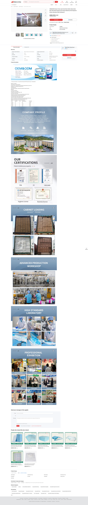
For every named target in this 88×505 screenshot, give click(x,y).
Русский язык (36, 499)
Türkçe (62, 499)
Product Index (60, 498)
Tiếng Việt (65, 499)
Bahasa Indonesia (69, 499)
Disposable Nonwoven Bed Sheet (55, 491)
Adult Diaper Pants (30, 474)
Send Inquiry (56, 19)
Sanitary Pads (62, 476)
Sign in (76, 2)
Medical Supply (21, 6)
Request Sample (66, 22)
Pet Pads (28, 476)
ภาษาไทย (59, 499)
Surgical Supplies (14, 486)
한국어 (51, 499)
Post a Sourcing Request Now (36, 425)
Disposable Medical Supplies (27, 6)
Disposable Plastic (37, 491)
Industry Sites (50, 498)
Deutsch (42, 499)
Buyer (56, 4)
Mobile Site (64, 498)
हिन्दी (56, 499)
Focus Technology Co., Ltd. (38, 501)
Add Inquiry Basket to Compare (29, 38)
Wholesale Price (45, 498)
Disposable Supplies (21, 491)
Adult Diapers (13, 474)
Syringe (19, 486)
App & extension (66, 4)
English (23, 499)
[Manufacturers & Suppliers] (16, 2)
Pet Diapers (12, 476)
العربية (49, 499)
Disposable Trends (43, 493)
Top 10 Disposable (36, 493)
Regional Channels (55, 498)
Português (28, 499)
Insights (67, 498)
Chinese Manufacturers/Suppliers (33, 498)
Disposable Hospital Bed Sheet (16, 493)
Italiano (39, 499)
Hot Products (21, 498)
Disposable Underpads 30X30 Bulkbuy (53, 493)
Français (32, 499)
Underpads (45, 476)
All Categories (14, 4)
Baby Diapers (46, 474)
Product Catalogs (23, 472)
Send (18, 425)
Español (25, 499)
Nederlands (45, 499)
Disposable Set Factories (29, 491)
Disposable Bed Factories (45, 491)
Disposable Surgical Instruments (54, 486)
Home (12, 6)
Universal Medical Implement (27, 486)
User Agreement (49, 501)
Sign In (51, 42)
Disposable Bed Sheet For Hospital (27, 493)
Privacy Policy (57, 501)
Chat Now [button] (71, 19)
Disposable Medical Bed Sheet (66, 491)
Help (60, 4)
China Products (26, 498)
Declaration (53, 501)
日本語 (54, 499)
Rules (76, 4)
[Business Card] (75, 51)
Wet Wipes (12, 478)
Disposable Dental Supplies (44, 486)
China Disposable (14, 491)
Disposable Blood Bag (36, 486)
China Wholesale (40, 498)
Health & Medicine (16, 6)
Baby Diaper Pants (63, 474)
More (12, 495)
